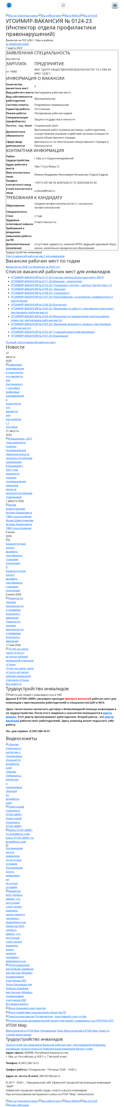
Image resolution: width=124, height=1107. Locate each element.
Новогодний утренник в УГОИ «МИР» (14, 822)
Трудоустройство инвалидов (24, 1045)
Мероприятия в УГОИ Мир (23, 1031)
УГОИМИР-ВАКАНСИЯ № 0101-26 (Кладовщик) (39, 336)
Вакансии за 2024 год (46, 267)
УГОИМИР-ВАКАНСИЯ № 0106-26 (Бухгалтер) (39, 304)
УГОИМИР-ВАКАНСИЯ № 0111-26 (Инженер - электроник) (46, 281)
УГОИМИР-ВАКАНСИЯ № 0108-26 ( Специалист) (40, 293)
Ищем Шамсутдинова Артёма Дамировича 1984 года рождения (19, 524)
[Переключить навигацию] (63, 5)
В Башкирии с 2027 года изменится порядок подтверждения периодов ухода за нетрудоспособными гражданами (19, 481)
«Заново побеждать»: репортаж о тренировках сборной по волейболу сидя (14, 787)
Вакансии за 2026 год (19, 267)
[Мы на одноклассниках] (22, 15)
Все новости (13, 684)
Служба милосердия (18, 1034)
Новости (103, 1031)
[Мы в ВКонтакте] (50, 15)
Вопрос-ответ (84, 1049)
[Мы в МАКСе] (71, 15)
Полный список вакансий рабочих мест (31, 342)
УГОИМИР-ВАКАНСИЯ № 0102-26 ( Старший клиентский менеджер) (53, 332)
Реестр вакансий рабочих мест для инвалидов (35, 256)
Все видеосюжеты (17, 1004)
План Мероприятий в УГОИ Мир (77, 1031)
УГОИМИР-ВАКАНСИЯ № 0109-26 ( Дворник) (38, 289)
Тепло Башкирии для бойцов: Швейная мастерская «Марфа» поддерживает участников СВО (19, 992)
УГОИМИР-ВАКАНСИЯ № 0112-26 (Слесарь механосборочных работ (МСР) (57, 277)
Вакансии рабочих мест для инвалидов (67, 1045)
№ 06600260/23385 (17, 44)
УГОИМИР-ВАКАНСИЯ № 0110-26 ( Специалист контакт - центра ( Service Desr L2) (61, 285)
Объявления (48, 1031)
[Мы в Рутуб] (89, 15)
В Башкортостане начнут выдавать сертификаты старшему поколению (16, 578)
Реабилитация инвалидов (59, 1049)
